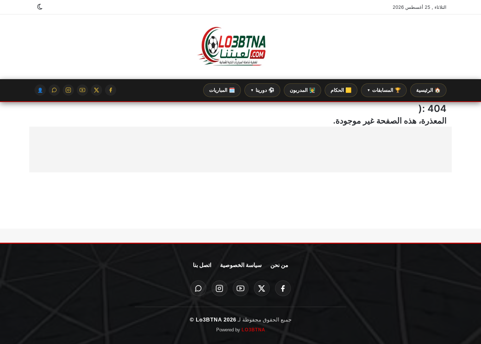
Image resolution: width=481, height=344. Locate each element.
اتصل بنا (202, 265)
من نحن (279, 265)
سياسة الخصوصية (241, 265)
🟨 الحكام (341, 90)
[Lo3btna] (240, 47)
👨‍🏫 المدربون (302, 90)
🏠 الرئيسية (428, 90)
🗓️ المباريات (222, 90)
